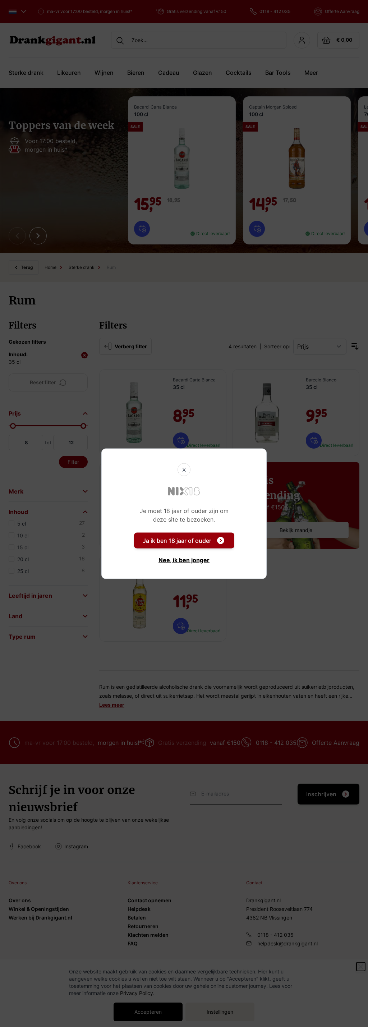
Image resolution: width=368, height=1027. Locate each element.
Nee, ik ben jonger (184, 559)
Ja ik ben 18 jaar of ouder (177, 540)
